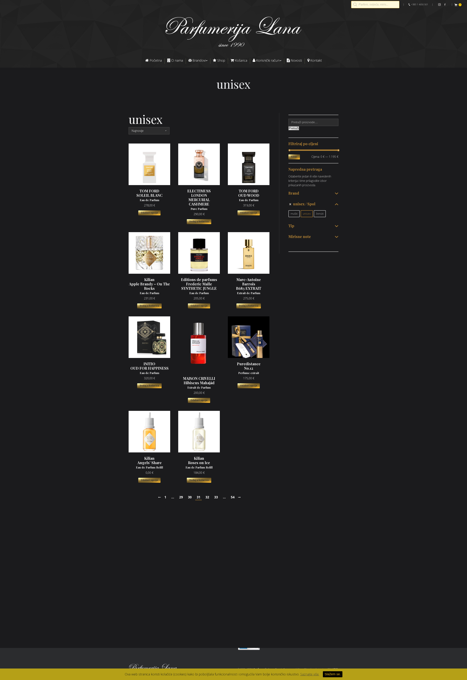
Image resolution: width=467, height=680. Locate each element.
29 (181, 497)
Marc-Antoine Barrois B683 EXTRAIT (248, 286)
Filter (294, 156)
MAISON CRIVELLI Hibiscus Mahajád (199, 382)
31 (198, 497)
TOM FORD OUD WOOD (248, 195)
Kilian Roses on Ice (199, 462)
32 (207, 497)
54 (232, 497)
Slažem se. (333, 674)
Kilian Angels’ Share (149, 462)
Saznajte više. (309, 674)
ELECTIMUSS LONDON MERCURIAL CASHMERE (199, 200)
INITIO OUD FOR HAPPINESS (149, 368)
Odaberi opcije (149, 212)
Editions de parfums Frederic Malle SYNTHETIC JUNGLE (199, 286)
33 (216, 497)
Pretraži (294, 128)
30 (190, 497)
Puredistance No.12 (248, 368)
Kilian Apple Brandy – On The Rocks (149, 286)
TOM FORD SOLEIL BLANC (149, 195)
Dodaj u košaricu (199, 221)
